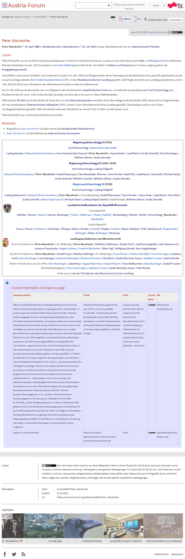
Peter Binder (143, 268)
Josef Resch (133, 153)
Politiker (154, 46)
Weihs (75, 228)
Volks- (141, 60)
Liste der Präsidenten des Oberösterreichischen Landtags (102, 273)
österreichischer (141, 46)
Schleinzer (53, 228)
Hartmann (40, 228)
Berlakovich (155, 228)
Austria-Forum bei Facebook (5, 554)
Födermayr (86, 214)
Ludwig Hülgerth (103, 168)
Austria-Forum (26, 5)
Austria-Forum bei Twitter (14, 554)
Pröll (143, 228)
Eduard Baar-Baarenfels (103, 147)
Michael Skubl (172, 174)
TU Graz (175, 5)
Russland (126, 65)
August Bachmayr (93, 263)
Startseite (5, 5)
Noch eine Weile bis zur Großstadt (164, 541)
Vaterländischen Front (95, 90)
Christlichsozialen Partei (48, 79)
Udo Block (108, 258)
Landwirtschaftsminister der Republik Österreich (97, 205)
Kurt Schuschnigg (159, 90)
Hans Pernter (117, 153)
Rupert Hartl (127, 244)
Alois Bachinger (28, 258)
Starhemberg (120, 214)
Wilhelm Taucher (82, 178)
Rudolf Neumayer (67, 174)
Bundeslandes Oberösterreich (78, 128)
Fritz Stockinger (168, 153)
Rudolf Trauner (172, 263)
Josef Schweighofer (146, 244)
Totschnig (114, 233)
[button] (125, 19)
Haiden (84, 228)
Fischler (115, 228)
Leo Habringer (47, 258)
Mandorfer (170, 214)
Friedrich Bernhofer (89, 248)
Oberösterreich (70, 46)
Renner (32, 214)
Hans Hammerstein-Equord (71, 153)
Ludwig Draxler (14, 153)
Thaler (74, 214)
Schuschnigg (155, 214)
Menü (156, 5)
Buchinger (63, 214)
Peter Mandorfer (29, 128)
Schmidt (95, 228)
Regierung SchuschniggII (88, 142)
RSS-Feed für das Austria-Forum (23, 554)
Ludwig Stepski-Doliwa (95, 199)
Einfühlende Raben (92, 541)
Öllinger (65, 228)
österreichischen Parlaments (64, 133)
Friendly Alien (55, 541)
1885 (37, 46)
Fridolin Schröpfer (140, 254)
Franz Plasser (120, 254)
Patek (91, 233)
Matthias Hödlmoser (106, 244)
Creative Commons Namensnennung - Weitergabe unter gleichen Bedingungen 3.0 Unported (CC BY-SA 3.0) (99, 469)
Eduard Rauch (112, 263)
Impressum (177, 554)
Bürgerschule (158, 60)
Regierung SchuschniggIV (88, 184)
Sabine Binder (171, 258)
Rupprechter (170, 228)
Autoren (155, 465)
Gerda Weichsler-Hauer (129, 258)
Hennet (51, 214)
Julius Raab (145, 195)
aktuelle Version (158, 32)
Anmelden (176, 20)
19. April (29, 46)
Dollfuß (107, 214)
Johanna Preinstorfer (46, 248)
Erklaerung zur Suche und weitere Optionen (129, 5)
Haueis (42, 214)
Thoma (29, 228)
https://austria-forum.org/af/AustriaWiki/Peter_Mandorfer (88, 497)
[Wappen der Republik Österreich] (7, 208)
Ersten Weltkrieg (66, 65)
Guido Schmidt (149, 153)
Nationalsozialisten (81, 100)
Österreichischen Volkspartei (43, 104)
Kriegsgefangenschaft (14, 69)
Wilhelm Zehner (83, 157)
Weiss (125, 228)
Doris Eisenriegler (77, 268)
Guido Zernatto (102, 157)
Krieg (119, 100)
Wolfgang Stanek (124, 248)
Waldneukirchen (52, 46)
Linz (101, 46)
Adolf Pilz (129, 174)
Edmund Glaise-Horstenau (40, 153)
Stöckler (21, 214)
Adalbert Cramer (152, 258)
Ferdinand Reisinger (67, 258)
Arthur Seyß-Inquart (52, 199)
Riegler (105, 228)
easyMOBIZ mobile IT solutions (126, 541)
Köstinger (80, 233)
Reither (133, 214)
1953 (93, 46)
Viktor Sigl (107, 248)
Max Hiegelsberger (146, 248)
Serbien (111, 65)
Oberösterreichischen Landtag (94, 79)
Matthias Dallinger (84, 254)
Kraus (19, 228)
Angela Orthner (68, 248)
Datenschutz (162, 554)
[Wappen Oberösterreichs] (5, 241)
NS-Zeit (21, 100)
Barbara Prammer (91, 258)
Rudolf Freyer (64, 254)
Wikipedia (103, 465)
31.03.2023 (144, 465)
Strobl (142, 214)
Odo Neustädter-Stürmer (92, 174)
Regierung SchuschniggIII (85, 163)
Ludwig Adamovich (15, 195)
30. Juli (86, 46)
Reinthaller (97, 219)
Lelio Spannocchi (168, 244)
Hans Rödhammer (132, 263)
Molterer (134, 228)
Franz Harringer (160, 254)
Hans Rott (156, 174)
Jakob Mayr (74, 263)
